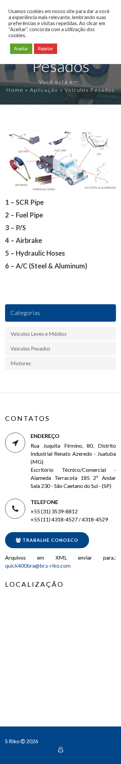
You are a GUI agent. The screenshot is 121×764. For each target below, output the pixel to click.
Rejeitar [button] (45, 48)
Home (15, 89)
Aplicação (44, 89)
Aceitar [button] (21, 48)
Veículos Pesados (30, 348)
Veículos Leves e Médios (38, 333)
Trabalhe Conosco (49, 540)
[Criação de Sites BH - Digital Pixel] (60, 749)
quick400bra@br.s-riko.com (38, 565)
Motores (20, 363)
